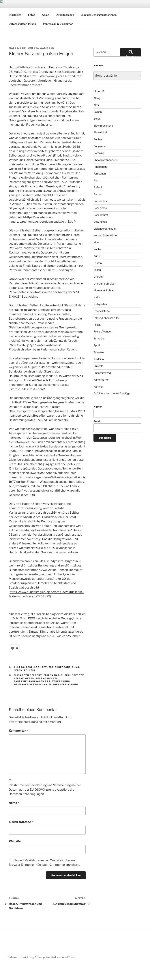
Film (95, 180)
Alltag (19, 667)
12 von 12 (98, 91)
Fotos (31, 14)
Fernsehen (99, 173)
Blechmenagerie (103, 125)
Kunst (96, 256)
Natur (96, 297)
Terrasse (98, 352)
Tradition (98, 359)
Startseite (15, 14)
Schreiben (99, 338)
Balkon (97, 111)
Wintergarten (101, 379)
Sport (96, 345)
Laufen (97, 263)
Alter (96, 105)
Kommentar (18, 730)
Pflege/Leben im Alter (106, 317)
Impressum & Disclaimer (58, 23)
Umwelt (98, 365)
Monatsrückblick (103, 290)
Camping (98, 152)
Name (14, 803)
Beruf (96, 118)
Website (15, 841)
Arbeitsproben (65, 14)
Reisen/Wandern (103, 331)
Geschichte (100, 207)
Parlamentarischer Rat (32, 681)
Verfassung (61, 681)
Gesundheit (100, 221)
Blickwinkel (100, 132)
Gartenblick (100, 201)
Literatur (98, 276)
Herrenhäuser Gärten (105, 235)
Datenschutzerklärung (22, 23)
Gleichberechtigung (64, 667)
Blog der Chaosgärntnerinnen (99, 14)
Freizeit (97, 187)
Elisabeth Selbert (28, 675)
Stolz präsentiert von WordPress (56, 957)
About (45, 14)
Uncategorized (102, 372)
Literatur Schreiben (104, 283)
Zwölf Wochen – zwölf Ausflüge (111, 393)
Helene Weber (24, 678)
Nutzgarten (100, 304)
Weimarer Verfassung (31, 684)
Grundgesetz (74, 675)
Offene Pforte (101, 310)
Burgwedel (99, 146)
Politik (29, 670)
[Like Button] (12, 648)
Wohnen (98, 386)
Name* (97, 406)
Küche (97, 249)
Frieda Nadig (53, 675)
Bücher (97, 139)
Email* (97, 421)
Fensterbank (100, 166)
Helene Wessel (47, 678)
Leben (18, 670)
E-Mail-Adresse (21, 822)
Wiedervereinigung (63, 684)
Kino (96, 242)
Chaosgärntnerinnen (105, 159)
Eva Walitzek (44, 48)
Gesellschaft (36, 667)
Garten (97, 194)
